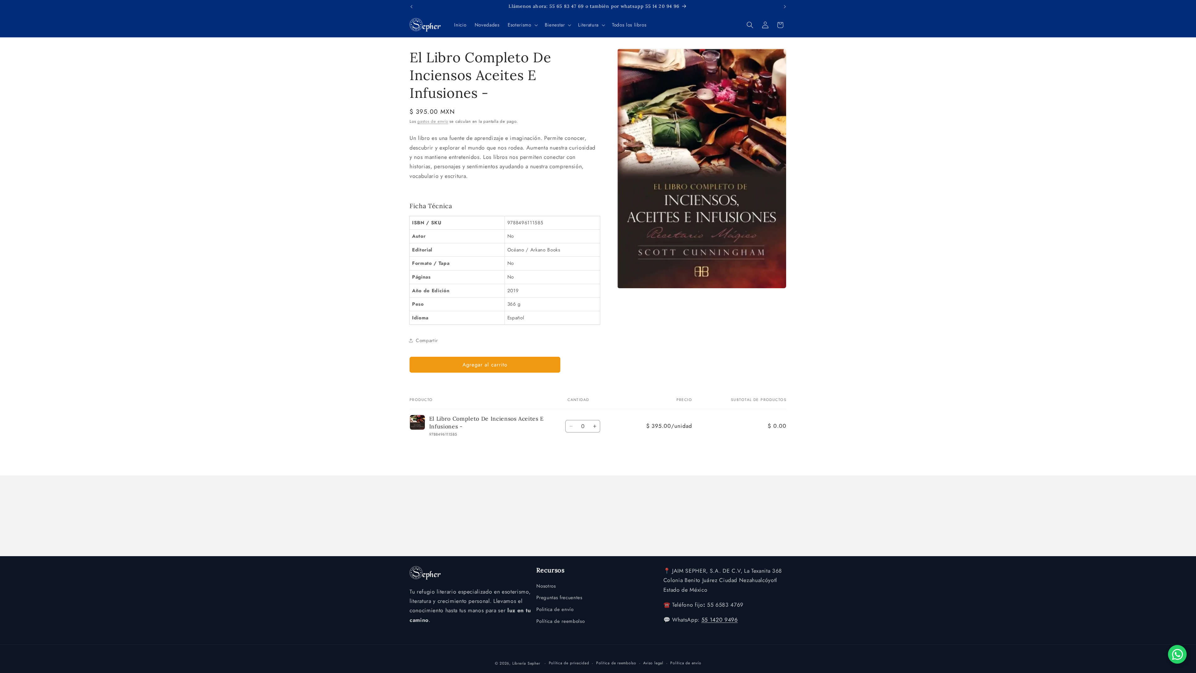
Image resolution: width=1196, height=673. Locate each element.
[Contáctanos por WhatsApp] (1177, 654)
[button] (522, 25)
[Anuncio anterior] (411, 6)
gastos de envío (432, 121)
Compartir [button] (427, 340)
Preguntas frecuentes (559, 597)
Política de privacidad (569, 663)
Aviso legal (653, 663)
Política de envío (685, 663)
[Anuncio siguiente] (785, 6)
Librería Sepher (526, 663)
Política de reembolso (560, 621)
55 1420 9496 (719, 620)
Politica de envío (554, 609)
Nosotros (546, 586)
